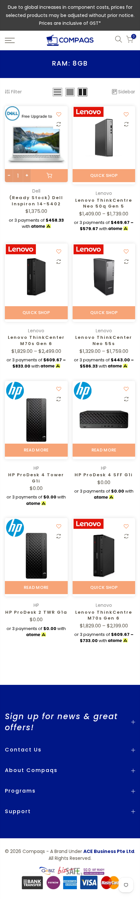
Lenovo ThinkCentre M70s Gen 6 (103, 615)
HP (36, 468)
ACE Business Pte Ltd (108, 851)
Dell (36, 191)
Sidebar (126, 91)
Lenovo (104, 193)
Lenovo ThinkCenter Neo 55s (103, 340)
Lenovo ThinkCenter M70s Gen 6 (36, 340)
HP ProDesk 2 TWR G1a (36, 612)
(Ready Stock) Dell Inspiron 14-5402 (36, 201)
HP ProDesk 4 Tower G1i (36, 478)
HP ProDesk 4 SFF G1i (104, 475)
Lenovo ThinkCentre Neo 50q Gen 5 (103, 203)
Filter (16, 91)
